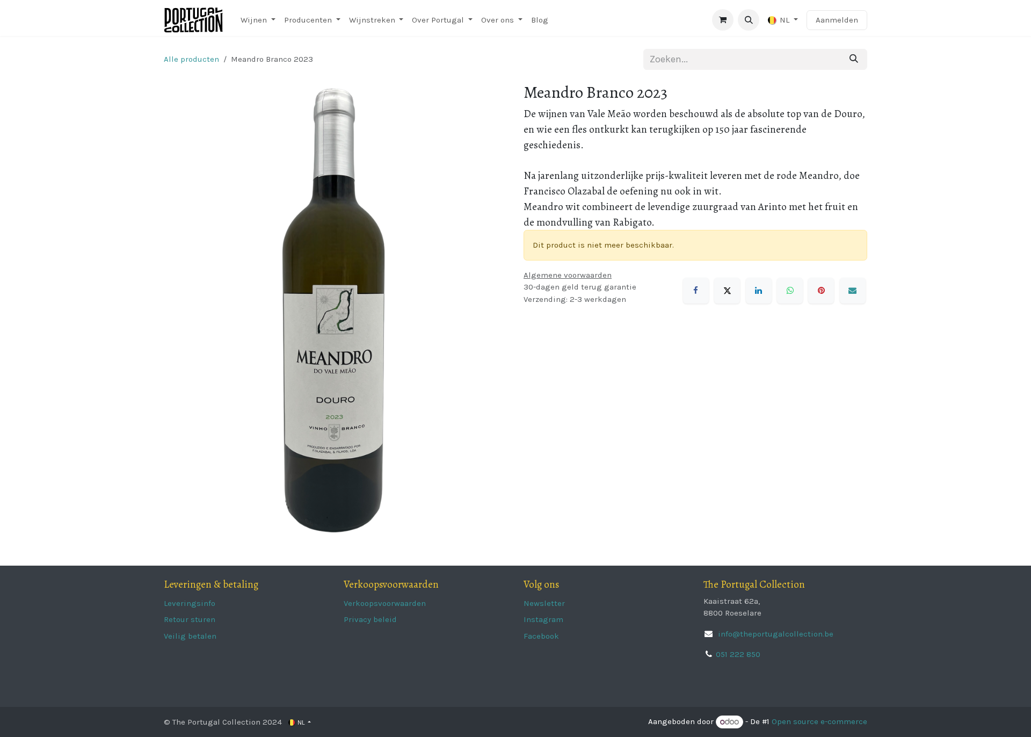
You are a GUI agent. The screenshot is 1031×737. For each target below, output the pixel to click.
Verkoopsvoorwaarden (385, 603)
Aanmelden (837, 20)
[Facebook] (696, 291)
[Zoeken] (853, 59)
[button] (748, 20)
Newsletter (544, 603)
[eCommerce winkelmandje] (723, 20)
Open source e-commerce (819, 722)
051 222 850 (738, 654)
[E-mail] (853, 291)
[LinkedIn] (759, 291)
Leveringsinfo (189, 603)
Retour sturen (189, 619)
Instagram (543, 619)
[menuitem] (258, 20)
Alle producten (191, 59)
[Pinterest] (821, 291)
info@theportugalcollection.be (774, 634)
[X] (727, 291)
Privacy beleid (370, 619)
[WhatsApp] (790, 291)
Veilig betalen (190, 636)
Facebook (541, 636)
